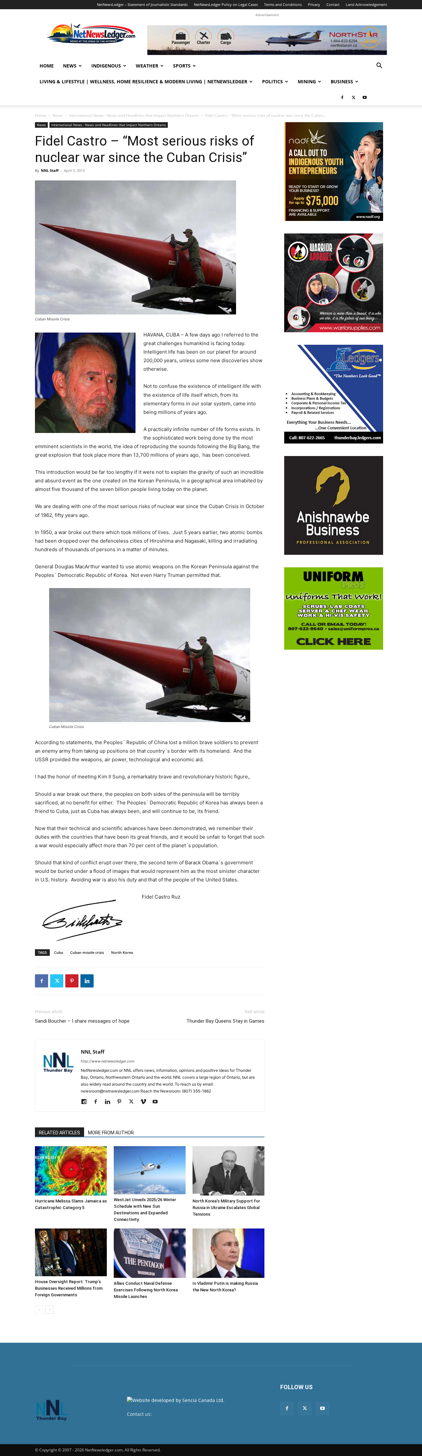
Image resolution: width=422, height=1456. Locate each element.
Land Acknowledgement (366, 4)
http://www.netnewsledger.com (108, 1061)
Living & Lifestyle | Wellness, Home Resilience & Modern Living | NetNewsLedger (143, 81)
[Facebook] (342, 97)
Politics (272, 81)
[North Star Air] (267, 40)
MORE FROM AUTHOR (111, 1132)
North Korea (122, 952)
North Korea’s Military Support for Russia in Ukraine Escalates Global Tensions (226, 1208)
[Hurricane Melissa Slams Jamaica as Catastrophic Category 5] (71, 1171)
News (69, 66)
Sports (182, 66)
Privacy (314, 4)
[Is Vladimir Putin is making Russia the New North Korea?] (228, 1253)
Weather (147, 66)
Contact (333, 4)
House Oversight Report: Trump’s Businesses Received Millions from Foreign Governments (69, 1288)
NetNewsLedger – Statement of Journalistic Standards (142, 4)
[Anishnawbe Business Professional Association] (333, 505)
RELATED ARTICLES (59, 1132)
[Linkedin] (87, 980)
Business (342, 81)
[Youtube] (365, 97)
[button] (379, 66)
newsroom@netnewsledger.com (188, 1414)
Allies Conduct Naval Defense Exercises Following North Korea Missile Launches (146, 1290)
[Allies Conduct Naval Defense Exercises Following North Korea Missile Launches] (150, 1253)
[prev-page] (39, 1310)
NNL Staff (50, 170)
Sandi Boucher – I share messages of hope (82, 1021)
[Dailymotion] (86, 1102)
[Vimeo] (145, 1102)
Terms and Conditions (283, 4)
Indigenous (106, 66)
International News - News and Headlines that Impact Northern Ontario (134, 115)
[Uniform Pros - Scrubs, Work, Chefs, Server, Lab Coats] (333, 608)
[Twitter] (353, 97)
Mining (307, 81)
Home (47, 66)
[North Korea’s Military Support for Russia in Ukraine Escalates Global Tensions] (228, 1171)
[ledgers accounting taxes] (333, 394)
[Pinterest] (71, 980)
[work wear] (333, 282)
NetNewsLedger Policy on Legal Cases (226, 4)
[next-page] (49, 1310)
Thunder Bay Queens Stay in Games (225, 1021)
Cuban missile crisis (87, 952)
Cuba (58, 952)
